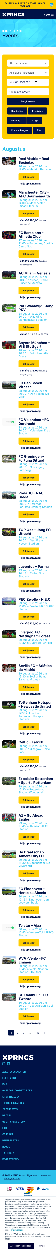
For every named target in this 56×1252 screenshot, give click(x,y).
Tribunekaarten (13, 1103)
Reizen (6, 1115)
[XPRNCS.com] (13, 14)
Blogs (6, 1146)
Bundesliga (17, 111)
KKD (4, 1084)
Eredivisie (37, 111)
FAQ (4, 1128)
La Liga (34, 120)
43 (37, 1032)
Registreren (10, 1159)
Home (5, 30)
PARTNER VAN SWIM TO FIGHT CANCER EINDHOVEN (25, 4)
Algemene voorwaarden (39, 1175)
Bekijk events (28, 101)
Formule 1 (16, 120)
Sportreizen (10, 1096)
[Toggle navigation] (48, 15)
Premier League (19, 130)
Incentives (10, 1109)
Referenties (10, 1140)
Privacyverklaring (17, 1229)
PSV (39, 130)
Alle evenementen (14, 1071)
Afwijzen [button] (42, 1245)
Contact (7, 1134)
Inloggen (8, 1153)
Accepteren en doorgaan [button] (20, 1245)
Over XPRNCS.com (13, 1121)
